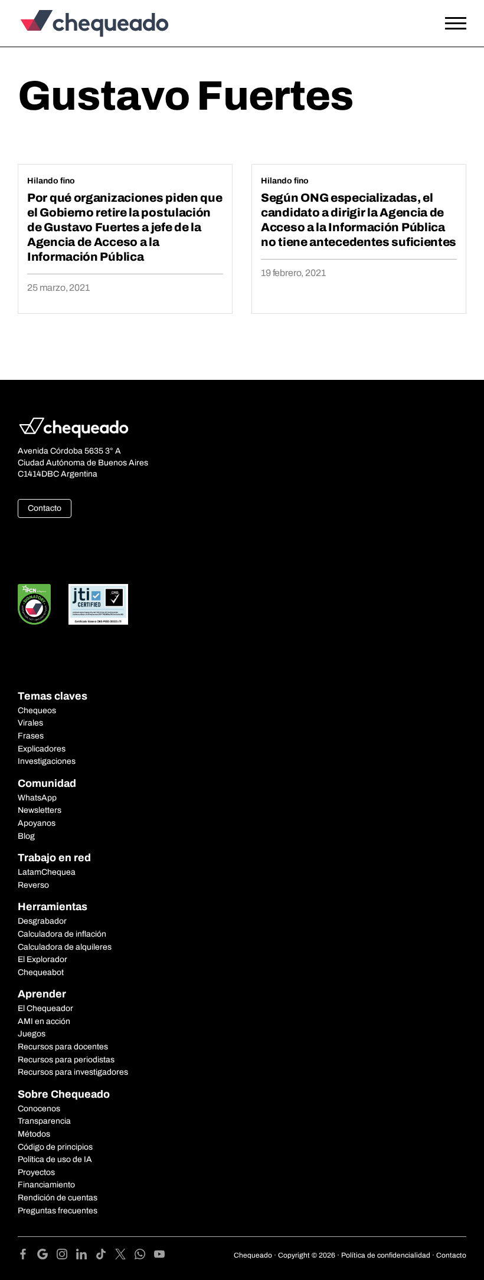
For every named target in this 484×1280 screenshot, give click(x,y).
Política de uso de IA (55, 1159)
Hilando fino (51, 180)
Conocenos (39, 1108)
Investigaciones (47, 761)
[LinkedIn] (86, 1256)
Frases (31, 735)
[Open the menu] (455, 24)
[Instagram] (66, 1256)
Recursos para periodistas (66, 1059)
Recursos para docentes (63, 1046)
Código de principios (55, 1147)
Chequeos (37, 710)
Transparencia (44, 1121)
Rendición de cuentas (57, 1197)
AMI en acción (44, 1021)
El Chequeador (45, 1008)
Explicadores (42, 748)
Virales (30, 722)
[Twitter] (125, 1256)
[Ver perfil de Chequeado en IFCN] (34, 604)
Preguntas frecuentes (57, 1210)
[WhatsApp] (144, 1256)
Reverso (33, 885)
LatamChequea (47, 872)
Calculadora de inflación (62, 934)
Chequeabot (41, 972)
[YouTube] (159, 1256)
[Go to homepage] (73, 23)
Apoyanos (36, 823)
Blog (26, 836)
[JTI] (98, 604)
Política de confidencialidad (385, 1255)
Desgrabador (42, 921)
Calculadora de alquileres (65, 947)
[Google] (47, 1256)
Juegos (31, 1033)
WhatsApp (37, 797)
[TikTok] (105, 1256)
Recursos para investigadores (73, 1072)
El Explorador (42, 959)
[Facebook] (27, 1256)
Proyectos (36, 1172)
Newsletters (39, 810)
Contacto (44, 508)
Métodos (34, 1134)
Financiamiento (46, 1184)
